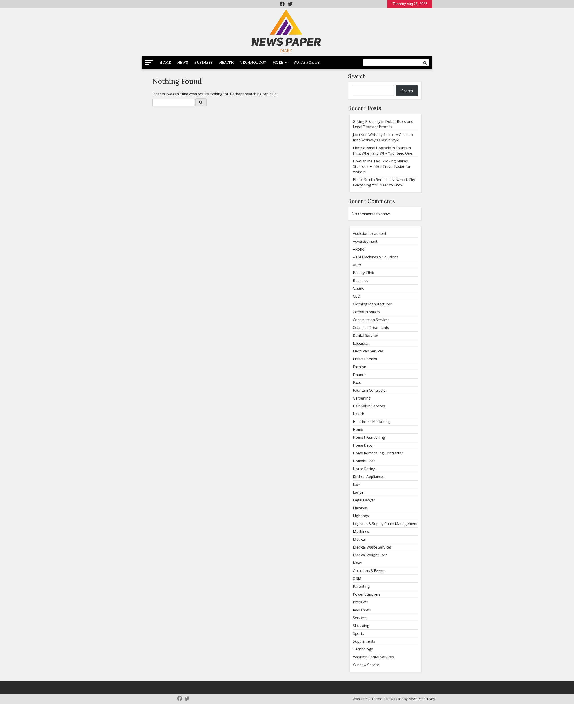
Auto (357, 264)
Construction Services (371, 319)
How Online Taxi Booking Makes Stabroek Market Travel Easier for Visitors (382, 166)
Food (357, 382)
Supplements (364, 641)
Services (360, 617)
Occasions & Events (369, 570)
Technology (253, 62)
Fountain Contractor (370, 390)
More (277, 62)
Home (165, 62)
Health (226, 62)
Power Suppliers (366, 594)
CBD (356, 296)
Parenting (361, 586)
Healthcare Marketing (371, 421)
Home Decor (363, 445)
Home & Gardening (369, 437)
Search (357, 76)
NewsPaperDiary (422, 698)
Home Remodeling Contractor (378, 453)
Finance (359, 374)
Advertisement (365, 241)
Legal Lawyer (364, 500)
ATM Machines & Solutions (375, 257)
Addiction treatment (369, 233)
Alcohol (359, 249)
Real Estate (362, 609)
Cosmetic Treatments (371, 327)
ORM (357, 578)
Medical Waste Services (372, 547)
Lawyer (359, 492)
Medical (359, 539)
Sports (358, 633)
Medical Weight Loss (370, 555)
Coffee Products (366, 311)
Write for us (307, 62)
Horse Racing (364, 468)
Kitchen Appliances (369, 476)
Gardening (362, 398)
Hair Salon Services (369, 406)
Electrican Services (368, 351)
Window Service (366, 664)
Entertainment (365, 358)
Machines (361, 531)
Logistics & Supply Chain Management (385, 523)
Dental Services (366, 335)
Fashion (359, 366)
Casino (358, 288)
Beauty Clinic (363, 272)
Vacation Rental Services (373, 656)
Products (360, 602)
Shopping (361, 625)
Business (203, 62)
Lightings (361, 515)
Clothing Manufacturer (372, 304)
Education (361, 343)
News (182, 62)
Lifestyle (360, 507)
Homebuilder (364, 460)
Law (356, 484)
